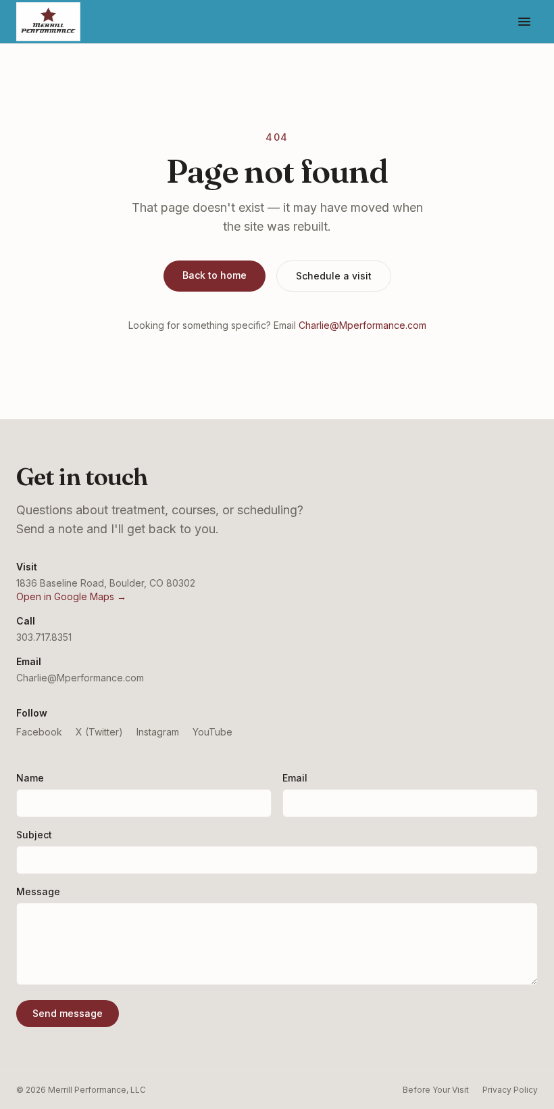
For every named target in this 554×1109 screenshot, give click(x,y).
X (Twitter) (99, 732)
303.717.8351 (44, 637)
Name (30, 778)
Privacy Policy (510, 1090)
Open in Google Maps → (71, 596)
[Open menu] (524, 21)
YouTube (212, 732)
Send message (67, 1013)
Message (38, 891)
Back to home (214, 275)
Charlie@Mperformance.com (362, 325)
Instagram (157, 732)
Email (294, 778)
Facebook (39, 732)
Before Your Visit (436, 1090)
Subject (34, 834)
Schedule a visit (334, 275)
